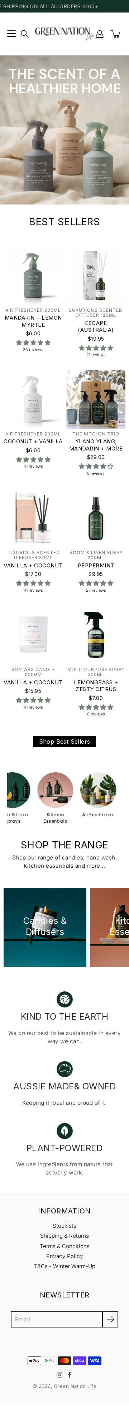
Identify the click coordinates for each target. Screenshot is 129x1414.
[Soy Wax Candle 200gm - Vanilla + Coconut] (33, 634)
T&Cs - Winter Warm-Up (64, 1266)
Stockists (64, 1225)
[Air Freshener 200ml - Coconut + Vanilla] (33, 399)
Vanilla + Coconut (33, 565)
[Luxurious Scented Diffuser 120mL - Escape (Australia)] (95, 275)
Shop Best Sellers (64, 741)
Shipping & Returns (64, 1235)
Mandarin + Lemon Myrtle (33, 321)
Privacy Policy (64, 1256)
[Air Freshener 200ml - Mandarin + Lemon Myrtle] (33, 275)
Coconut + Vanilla (33, 441)
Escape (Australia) (96, 327)
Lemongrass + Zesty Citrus (96, 686)
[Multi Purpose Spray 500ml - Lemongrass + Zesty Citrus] (95, 634)
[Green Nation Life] (64, 34)
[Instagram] (59, 1375)
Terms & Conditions (65, 1246)
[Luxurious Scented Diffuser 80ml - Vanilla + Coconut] (33, 517)
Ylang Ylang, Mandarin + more (96, 445)
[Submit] (110, 1319)
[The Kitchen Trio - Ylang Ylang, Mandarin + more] (95, 399)
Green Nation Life (75, 1386)
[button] (25, 34)
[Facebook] (69, 1375)
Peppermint (96, 565)
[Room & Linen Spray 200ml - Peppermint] (95, 517)
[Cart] (116, 34)
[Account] (99, 34)
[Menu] (11, 34)
